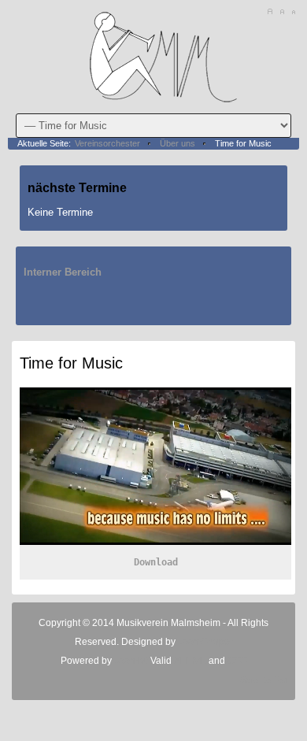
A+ (270, 12)
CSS (237, 660)
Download (156, 562)
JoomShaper (205, 641)
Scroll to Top (263, 679)
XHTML (190, 660)
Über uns (177, 143)
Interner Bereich (63, 272)
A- (293, 12)
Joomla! (130, 660)
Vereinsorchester (107, 143)
